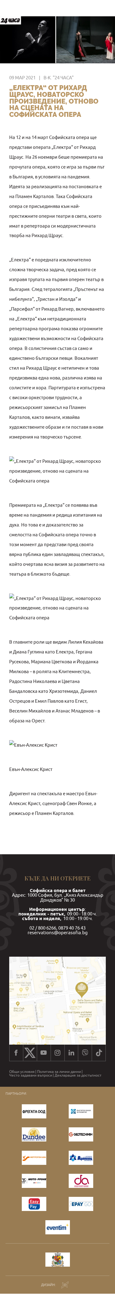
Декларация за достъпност (78, 1075)
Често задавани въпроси (30, 1075)
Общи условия (22, 1072)
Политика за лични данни (59, 1072)
